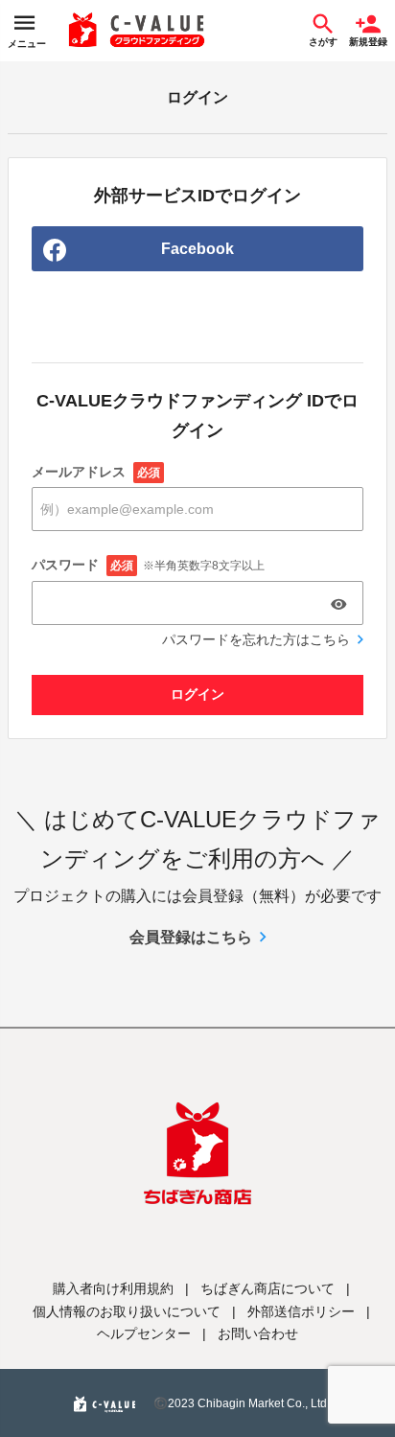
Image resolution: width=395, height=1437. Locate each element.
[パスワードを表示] (338, 604)
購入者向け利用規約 (113, 1288)
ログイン (197, 694)
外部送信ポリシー (301, 1311)
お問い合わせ (258, 1333)
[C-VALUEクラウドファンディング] (137, 30)
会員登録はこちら (190, 937)
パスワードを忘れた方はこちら (256, 639)
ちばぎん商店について (267, 1288)
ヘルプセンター (144, 1333)
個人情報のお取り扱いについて (127, 1311)
